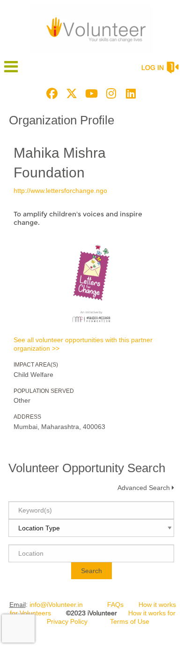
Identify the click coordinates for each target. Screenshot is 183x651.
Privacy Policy (67, 621)
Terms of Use (129, 621)
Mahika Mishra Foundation (60, 162)
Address (27, 417)
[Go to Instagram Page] (109, 93)
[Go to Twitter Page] (70, 93)
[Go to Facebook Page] (50, 93)
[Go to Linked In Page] (129, 93)
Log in (152, 67)
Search (91, 570)
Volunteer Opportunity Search (86, 468)
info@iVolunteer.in (56, 604)
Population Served (44, 391)
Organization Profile (61, 120)
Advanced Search (143, 487)
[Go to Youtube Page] (89, 93)
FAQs (115, 604)
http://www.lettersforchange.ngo (60, 190)
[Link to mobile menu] (11, 71)
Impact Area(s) (36, 364)
